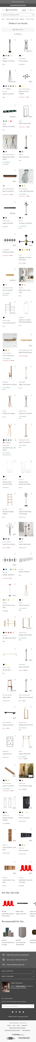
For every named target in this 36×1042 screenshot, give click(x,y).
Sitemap (9, 1025)
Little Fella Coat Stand (10, 384)
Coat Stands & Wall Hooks (15, 19)
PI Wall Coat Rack (8, 252)
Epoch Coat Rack (8, 191)
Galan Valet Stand (25, 544)
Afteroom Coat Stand (26, 697)
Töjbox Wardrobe (24, 754)
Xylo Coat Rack (23, 850)
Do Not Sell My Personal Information (12, 1030)
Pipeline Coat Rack (9, 126)
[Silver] (22, 218)
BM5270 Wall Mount (25, 352)
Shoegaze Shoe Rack (9, 638)
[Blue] (6, 86)
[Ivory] (6, 186)
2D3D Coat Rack (24, 572)
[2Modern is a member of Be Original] (18, 1034)
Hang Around (7, 754)
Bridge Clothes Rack (25, 635)
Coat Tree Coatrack (9, 544)
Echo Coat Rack (8, 290)
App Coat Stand (24, 667)
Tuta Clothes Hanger (25, 786)
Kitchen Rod (7, 670)
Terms (14, 1025)
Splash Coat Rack (8, 94)
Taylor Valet (6, 697)
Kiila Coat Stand (24, 605)
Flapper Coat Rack (8, 61)
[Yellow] (20, 252)
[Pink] (8, 121)
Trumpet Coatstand (25, 223)
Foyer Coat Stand (24, 442)
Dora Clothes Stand (9, 323)
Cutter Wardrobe (8, 355)
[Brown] (6, 55)
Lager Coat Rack (8, 223)
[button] (33, 10)
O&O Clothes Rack (25, 123)
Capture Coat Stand (25, 413)
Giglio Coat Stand (24, 384)
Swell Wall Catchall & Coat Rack (8, 915)
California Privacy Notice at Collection (17, 1027)
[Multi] (27, 250)
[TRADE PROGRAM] (18, 987)
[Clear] (8, 569)
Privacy (18, 1025)
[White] (13, 55)
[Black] (4, 55)
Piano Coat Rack (24, 818)
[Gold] (22, 86)
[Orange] (15, 86)
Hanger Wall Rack (8, 575)
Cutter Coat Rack (8, 786)
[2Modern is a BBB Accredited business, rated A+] (10, 1039)
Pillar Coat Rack (24, 157)
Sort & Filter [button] (19, 29)
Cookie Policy (24, 1025)
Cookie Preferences (26, 1030)
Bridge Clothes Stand (26, 725)
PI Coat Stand (23, 61)
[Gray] (8, 55)
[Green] (13, 86)
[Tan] (11, 55)
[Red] (11, 121)
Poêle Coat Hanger (9, 413)
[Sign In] (30, 10)
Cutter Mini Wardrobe (26, 191)
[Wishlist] (28, 10)
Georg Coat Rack (8, 725)
